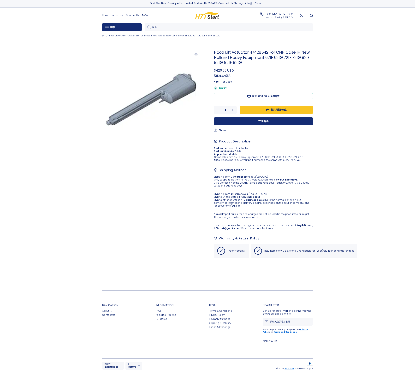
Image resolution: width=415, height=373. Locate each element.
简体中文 (132, 367)
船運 (216, 75)
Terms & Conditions (220, 310)
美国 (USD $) (111, 367)
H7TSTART (289, 368)
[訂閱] (309, 322)
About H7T (107, 310)
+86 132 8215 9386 (279, 14)
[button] (311, 15)
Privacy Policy (217, 314)
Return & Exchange (220, 326)
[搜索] (148, 27)
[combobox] (229, 27)
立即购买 (263, 121)
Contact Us (108, 314)
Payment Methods (219, 318)
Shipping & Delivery (220, 322)
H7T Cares (161, 318)
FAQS (158, 310)
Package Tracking (166, 314)
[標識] (207, 15)
